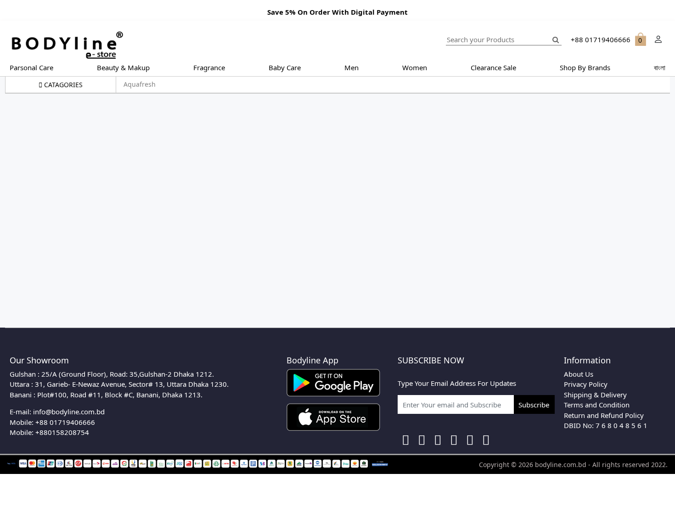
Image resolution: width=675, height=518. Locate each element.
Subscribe (533, 404)
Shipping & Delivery (595, 394)
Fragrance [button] (209, 67)
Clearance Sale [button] (493, 67)
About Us (578, 374)
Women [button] (414, 67)
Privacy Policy (586, 384)
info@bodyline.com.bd (69, 411)
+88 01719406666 (65, 422)
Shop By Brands (585, 67)
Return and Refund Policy (604, 415)
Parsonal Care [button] (31, 67)
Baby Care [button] (285, 67)
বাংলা (659, 67)
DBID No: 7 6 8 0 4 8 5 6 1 (605, 425)
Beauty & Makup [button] (123, 67)
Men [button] (351, 67)
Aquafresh (140, 84)
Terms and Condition (597, 404)
